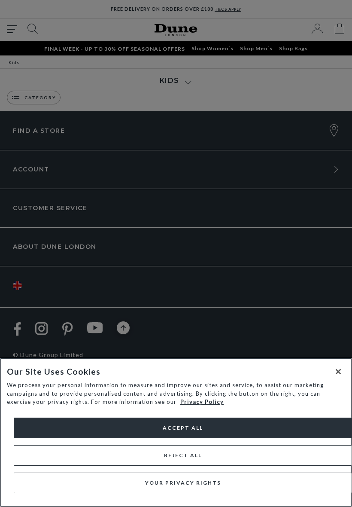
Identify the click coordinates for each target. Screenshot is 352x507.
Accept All (183, 428)
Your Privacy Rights (183, 483)
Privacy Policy (202, 401)
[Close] (338, 371)
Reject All (183, 455)
